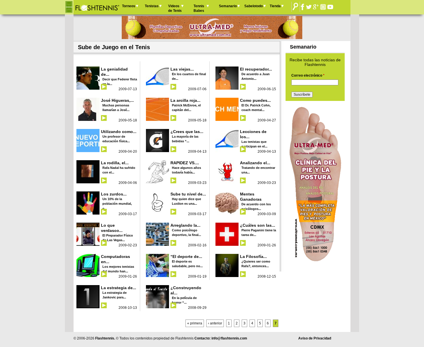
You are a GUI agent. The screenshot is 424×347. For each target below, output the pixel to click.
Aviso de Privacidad (314, 338)
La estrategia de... (118, 287)
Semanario (228, 6)
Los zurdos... (114, 194)
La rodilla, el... (115, 162)
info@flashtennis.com (229, 338)
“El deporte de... (186, 256)
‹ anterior (215, 323)
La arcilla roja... (185, 100)
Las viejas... (182, 69)
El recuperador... (256, 69)
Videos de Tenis (175, 8)
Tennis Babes (199, 8)
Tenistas (152, 6)
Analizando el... (255, 162)
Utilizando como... (118, 131)
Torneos (128, 6)
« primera (194, 323)
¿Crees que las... (186, 131)
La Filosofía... (253, 256)
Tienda (275, 6)
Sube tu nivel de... (188, 194)
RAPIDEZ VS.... (184, 162)
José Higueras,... (117, 100)
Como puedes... (255, 100)
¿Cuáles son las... (257, 225)
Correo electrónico (307, 75)
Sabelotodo (253, 6)
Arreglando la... (185, 225)
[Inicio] (97, 7)
